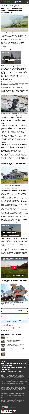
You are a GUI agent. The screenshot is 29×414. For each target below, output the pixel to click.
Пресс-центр (22, 363)
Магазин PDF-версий (7, 365)
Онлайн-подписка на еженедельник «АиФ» (13, 367)
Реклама (3, 363)
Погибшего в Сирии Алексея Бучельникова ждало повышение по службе (15, 345)
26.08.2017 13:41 (4, 5)
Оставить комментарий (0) (14, 315)
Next (26, 174)
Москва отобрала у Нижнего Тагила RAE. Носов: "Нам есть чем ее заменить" (16, 349)
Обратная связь (5, 369)
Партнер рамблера (13, 407)
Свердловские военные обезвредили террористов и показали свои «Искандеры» (15, 336)
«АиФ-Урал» (15, 32)
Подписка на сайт (12, 363)
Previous (2, 174)
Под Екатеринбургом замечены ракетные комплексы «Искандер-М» (15, 341)
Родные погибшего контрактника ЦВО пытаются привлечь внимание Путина (16, 354)
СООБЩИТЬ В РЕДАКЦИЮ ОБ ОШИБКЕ (11, 371)
